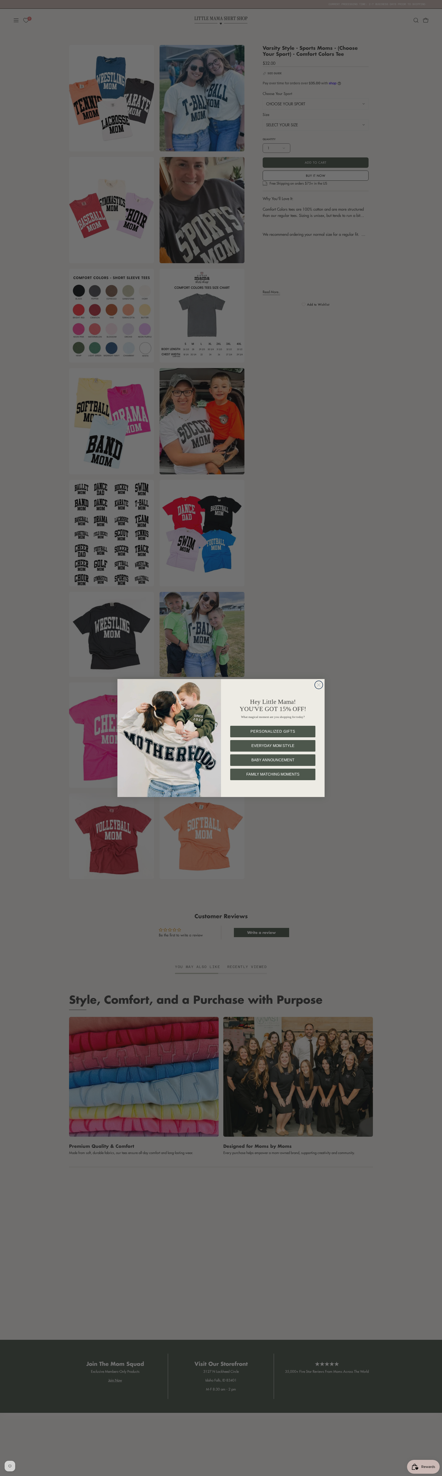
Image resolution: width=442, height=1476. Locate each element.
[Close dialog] (319, 685)
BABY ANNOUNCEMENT (272, 760)
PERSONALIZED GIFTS (272, 731)
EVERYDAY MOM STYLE (272, 746)
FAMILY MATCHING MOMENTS (273, 774)
